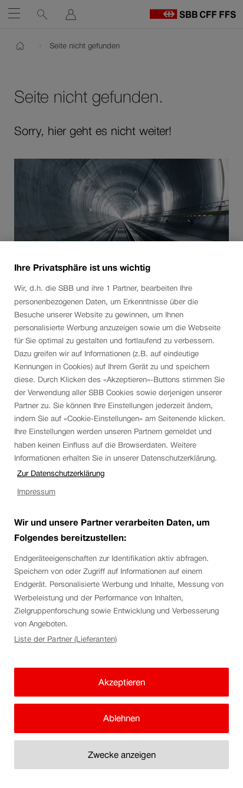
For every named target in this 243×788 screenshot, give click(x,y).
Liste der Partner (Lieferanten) (65, 639)
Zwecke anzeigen (122, 755)
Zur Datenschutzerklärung (60, 473)
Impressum (36, 491)
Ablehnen (121, 718)
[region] (121, 514)
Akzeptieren (121, 682)
